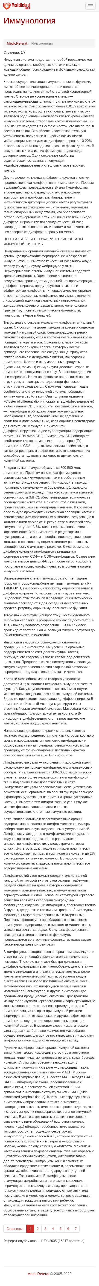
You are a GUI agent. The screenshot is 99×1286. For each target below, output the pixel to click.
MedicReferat (17, 43)
